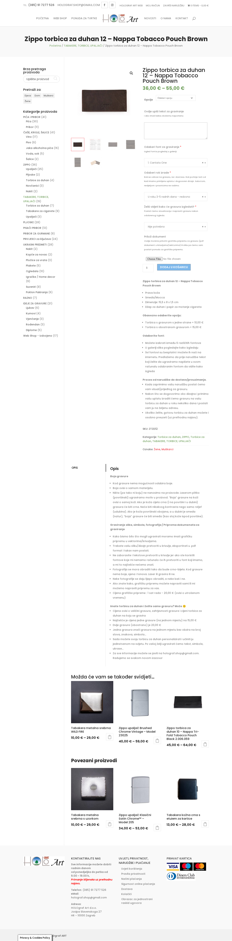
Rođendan (33, 324)
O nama (166, 18)
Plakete (31, 265)
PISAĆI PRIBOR (32, 228)
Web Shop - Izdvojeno (37, 336)
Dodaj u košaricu (174, 267)
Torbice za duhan (169, 437)
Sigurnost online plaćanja (138, 884)
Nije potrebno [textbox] (176, 226)
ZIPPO (185, 437)
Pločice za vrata (36, 260)
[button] (131, 73)
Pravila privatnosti (133, 874)
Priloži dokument (155, 236)
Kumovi (31, 313)
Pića (28, 121)
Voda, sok (32, 153)
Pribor (30, 127)
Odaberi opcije (109, 736)
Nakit (29, 191)
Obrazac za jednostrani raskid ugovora (136, 901)
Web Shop (60, 18)
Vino (29, 137)
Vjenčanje (32, 319)
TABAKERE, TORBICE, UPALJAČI (83, 45)
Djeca (28, 95)
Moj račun (153, 5)
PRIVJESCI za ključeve (37, 239)
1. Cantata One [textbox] (176, 163)
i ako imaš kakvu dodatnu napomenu (163, 115)
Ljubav (30, 308)
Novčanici (32, 186)
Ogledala (32, 271)
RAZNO (27, 298)
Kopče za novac (36, 254)
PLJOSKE (28, 222)
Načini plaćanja (131, 879)
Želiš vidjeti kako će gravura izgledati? (170, 207)
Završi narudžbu (173, 5)
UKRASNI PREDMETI (35, 244)
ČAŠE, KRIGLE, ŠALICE (36, 132)
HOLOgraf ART (57, 936)
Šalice (30, 159)
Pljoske (30, 174)
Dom (37, 95)
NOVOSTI (150, 18)
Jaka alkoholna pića (39, 148)
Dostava (126, 889)
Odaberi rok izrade (157, 172)
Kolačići (126, 894)
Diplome (31, 330)
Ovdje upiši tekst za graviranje (164, 111)
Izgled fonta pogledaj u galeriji (160, 151)
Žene (157, 449)
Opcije (148, 99)
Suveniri (31, 287)
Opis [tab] (75, 468)
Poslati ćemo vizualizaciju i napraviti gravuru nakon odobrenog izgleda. (171, 213)
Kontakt (182, 18)
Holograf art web (131, 5)
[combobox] (175, 162)
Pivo (28, 142)
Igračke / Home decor (40, 277)
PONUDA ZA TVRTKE (84, 18)
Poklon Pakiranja (37, 292)
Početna (42, 18)
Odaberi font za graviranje (162, 147)
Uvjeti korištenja (131, 869)
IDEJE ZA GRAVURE (35, 303)
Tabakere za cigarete (40, 211)
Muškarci (167, 449)
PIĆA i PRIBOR (31, 117)
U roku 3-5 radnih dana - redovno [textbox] (176, 197)
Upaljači (31, 169)
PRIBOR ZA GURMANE (36, 233)
